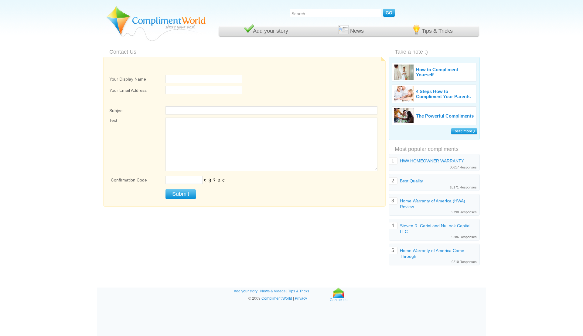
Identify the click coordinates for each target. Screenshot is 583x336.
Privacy (301, 298)
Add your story (270, 31)
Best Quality (411, 180)
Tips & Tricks (437, 31)
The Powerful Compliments (445, 115)
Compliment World (276, 298)
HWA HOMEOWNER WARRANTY (432, 160)
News (357, 31)
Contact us (338, 300)
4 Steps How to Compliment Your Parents (443, 94)
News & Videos (272, 291)
